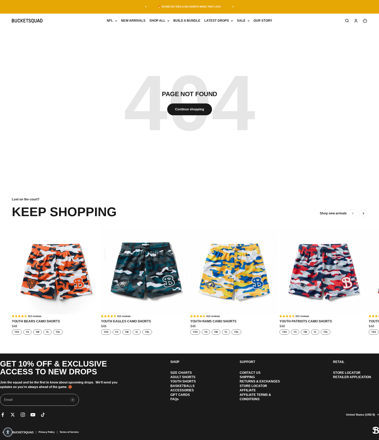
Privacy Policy (46, 432)
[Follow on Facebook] (2, 414)
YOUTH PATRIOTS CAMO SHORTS (306, 321)
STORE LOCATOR (253, 386)
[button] (8, 432)
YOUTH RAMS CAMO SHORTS (213, 321)
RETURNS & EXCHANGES (260, 381)
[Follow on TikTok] (43, 414)
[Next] (233, 7)
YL (47, 332)
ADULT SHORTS (182, 377)
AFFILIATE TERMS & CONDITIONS (255, 397)
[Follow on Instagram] (22, 414)
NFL (110, 20)
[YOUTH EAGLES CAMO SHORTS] (145, 270)
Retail (338, 362)
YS (27, 332)
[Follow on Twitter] (12, 414)
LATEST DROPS (216, 20)
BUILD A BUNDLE (186, 20)
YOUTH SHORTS (183, 381)
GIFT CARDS (180, 394)
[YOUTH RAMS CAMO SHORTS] (234, 270)
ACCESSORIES (182, 390)
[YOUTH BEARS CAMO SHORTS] (55, 270)
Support (247, 362)
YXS (16, 332)
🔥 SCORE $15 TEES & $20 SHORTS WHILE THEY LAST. (189, 6)
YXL (58, 332)
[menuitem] (183, 373)
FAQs (174, 399)
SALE (241, 20)
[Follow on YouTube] (33, 414)
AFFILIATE (248, 390)
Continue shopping (189, 109)
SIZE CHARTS (181, 372)
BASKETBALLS (182, 386)
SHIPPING (247, 377)
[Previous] (145, 7)
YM (37, 332)
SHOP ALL (157, 20)
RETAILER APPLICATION (352, 377)
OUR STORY (262, 20)
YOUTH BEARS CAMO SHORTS (36, 321)
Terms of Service (69, 432)
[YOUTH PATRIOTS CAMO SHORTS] (323, 270)
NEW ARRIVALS (133, 20)
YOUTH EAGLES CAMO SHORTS (126, 321)
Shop (174, 362)
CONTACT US (250, 372)
